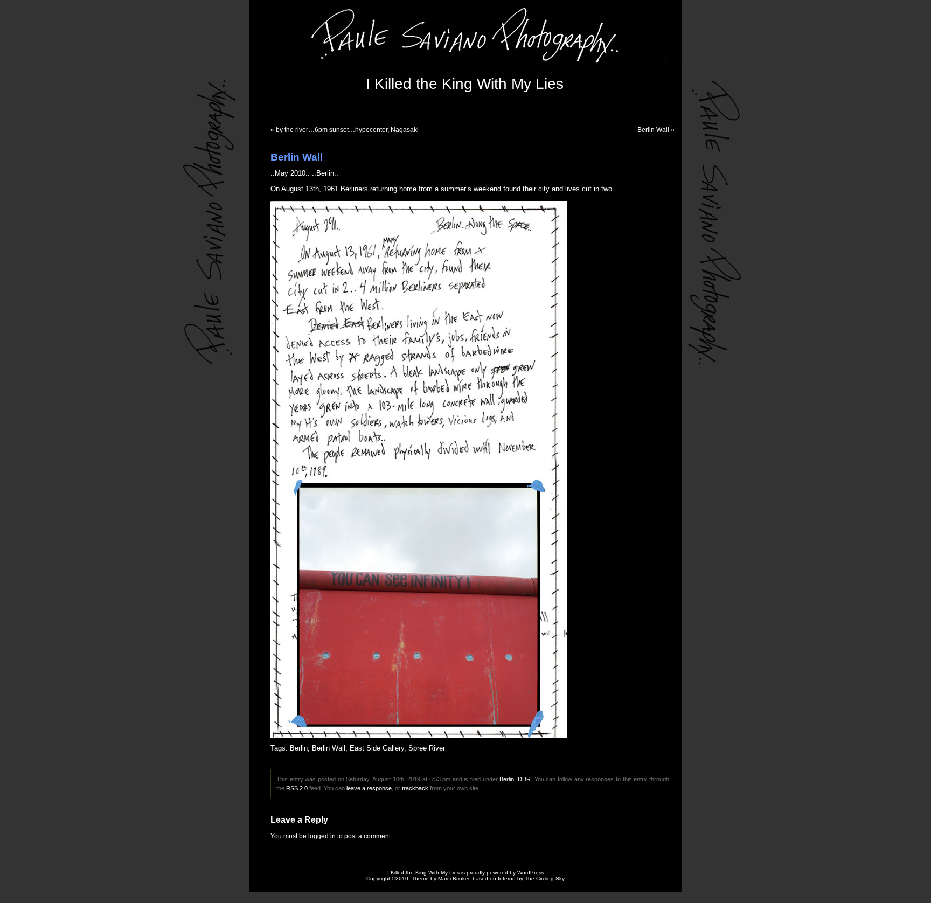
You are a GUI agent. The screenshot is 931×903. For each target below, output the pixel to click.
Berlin (299, 748)
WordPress (530, 873)
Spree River (426, 748)
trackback (415, 788)
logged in (322, 836)
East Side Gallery (377, 748)
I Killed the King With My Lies (465, 83)
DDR (524, 779)
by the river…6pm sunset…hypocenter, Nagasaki (347, 130)
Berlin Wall (653, 130)
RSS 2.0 (297, 788)
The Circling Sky (545, 878)
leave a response (369, 788)
